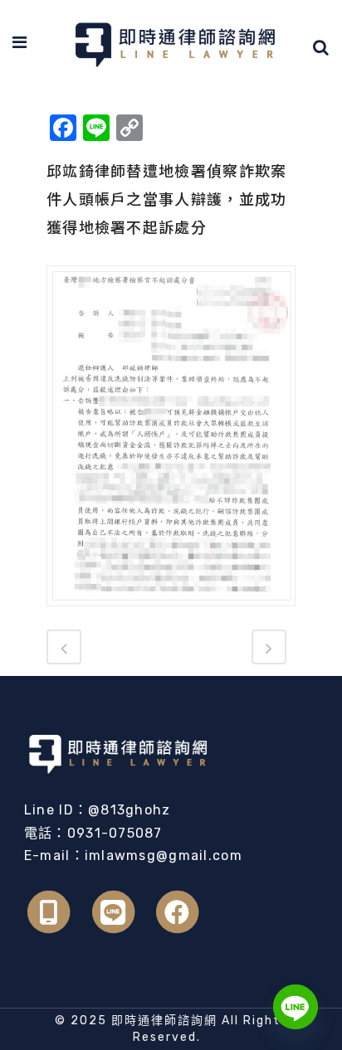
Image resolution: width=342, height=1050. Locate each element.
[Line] (295, 1006)
